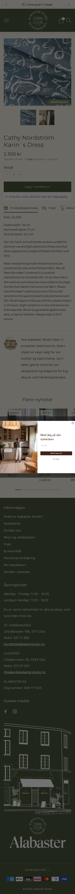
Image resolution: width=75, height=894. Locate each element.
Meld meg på (56, 453)
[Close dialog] (73, 423)
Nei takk (56, 459)
